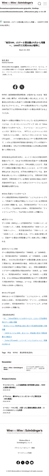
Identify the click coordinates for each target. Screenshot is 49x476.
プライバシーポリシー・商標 (25, 448)
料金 (9, 353)
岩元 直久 (5, 60)
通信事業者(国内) (26, 353)
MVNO (15, 353)
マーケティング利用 (25, 453)
